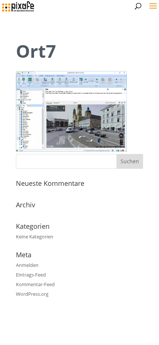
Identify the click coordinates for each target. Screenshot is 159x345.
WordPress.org (32, 294)
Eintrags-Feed (31, 274)
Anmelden (27, 265)
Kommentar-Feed (35, 284)
